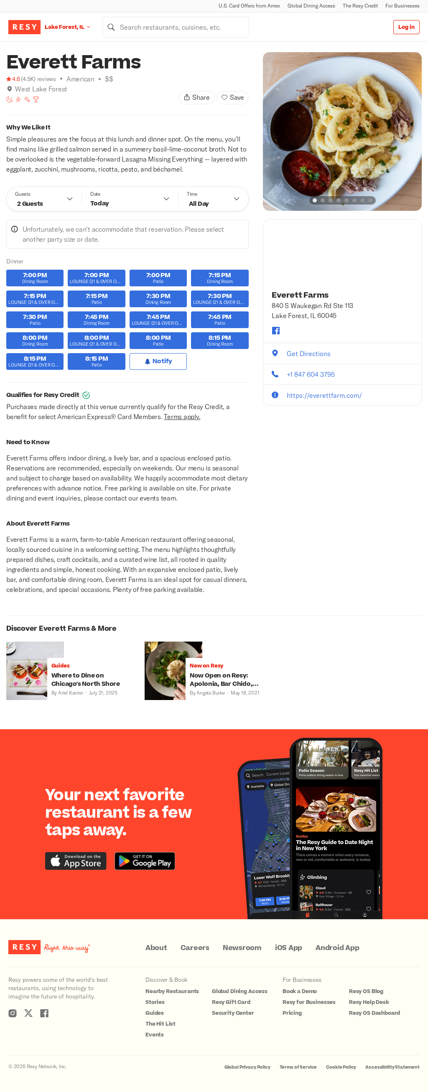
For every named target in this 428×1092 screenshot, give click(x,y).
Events (154, 1035)
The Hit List (160, 1024)
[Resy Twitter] (28, 1013)
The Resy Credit (360, 5)
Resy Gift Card (231, 1002)
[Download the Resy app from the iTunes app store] (76, 861)
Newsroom (242, 948)
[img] (9, 89)
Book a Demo (300, 991)
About (156, 948)
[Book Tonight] (9, 99)
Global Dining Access (311, 5)
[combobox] (176, 27)
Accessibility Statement (392, 1067)
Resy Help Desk (369, 1002)
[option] (342, 131)
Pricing (292, 1013)
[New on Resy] (27, 99)
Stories (155, 1002)
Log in (406, 27)
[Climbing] (18, 99)
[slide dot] (315, 200)
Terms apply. (182, 416)
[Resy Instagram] (12, 1013)
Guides (154, 1013)
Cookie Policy (341, 1067)
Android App (337, 948)
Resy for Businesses (309, 1002)
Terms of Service (298, 1067)
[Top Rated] (36, 99)
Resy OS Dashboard (374, 1013)
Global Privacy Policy (247, 1067)
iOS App (288, 948)
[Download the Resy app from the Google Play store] (145, 861)
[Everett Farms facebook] (276, 330)
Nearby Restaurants (172, 991)
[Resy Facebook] (44, 1013)
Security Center (233, 1013)
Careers (195, 948)
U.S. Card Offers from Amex (249, 5)
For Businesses (402, 5)
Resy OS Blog (366, 991)
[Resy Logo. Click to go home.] (24, 27)
